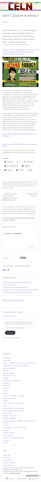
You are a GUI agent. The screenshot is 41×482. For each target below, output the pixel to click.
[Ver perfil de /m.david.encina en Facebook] (4, 270)
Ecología (5, 378)
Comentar (31, 248)
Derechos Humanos (9, 373)
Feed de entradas (8, 460)
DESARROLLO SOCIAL (19, 184)
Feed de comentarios (9, 462)
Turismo (5, 443)
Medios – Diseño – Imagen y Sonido (13, 411)
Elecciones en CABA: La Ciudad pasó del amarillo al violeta (20, 290)
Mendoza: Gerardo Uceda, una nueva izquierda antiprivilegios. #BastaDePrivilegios (10, 197)
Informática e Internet (9, 398)
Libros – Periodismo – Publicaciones (13, 403)
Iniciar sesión (7, 457)
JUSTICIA (35, 184)
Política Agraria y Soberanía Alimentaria (14, 427)
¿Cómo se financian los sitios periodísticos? (15, 287)
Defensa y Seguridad (9, 368)
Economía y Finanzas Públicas (12, 380)
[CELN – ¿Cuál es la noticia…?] (20, 6)
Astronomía (6, 360)
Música (5, 406)
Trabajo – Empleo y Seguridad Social (14, 437)
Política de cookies (16, 473)
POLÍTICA (26, 186)
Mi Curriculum (7, 413)
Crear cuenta (7, 455)
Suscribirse (10, 332)
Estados (5, 390)
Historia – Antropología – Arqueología (14, 395)
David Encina (25, 44)
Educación (6, 383)
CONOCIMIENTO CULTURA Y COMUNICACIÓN (16, 365)
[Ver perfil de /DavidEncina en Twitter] (6, 270)
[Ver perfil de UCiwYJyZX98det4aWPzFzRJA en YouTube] (8, 270)
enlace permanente (8, 188)
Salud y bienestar (8, 435)
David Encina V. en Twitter (12, 312)
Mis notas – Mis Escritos (10, 416)
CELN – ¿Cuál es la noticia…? (20, 15)
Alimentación (7, 358)
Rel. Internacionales (9, 432)
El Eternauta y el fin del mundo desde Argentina (17, 292)
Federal (29, 184)
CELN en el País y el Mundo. (32, 195)
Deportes (5, 370)
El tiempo (6, 388)
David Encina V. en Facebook (13, 300)
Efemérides (6, 385)
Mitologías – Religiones (9, 418)
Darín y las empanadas (10, 285)
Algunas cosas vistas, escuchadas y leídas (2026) (17, 282)
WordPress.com (7, 465)
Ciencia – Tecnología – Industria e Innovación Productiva (19, 363)
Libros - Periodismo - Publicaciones (12, 186)
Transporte (6, 440)
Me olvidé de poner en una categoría (13, 408)
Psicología (6, 430)
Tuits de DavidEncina (9, 316)
